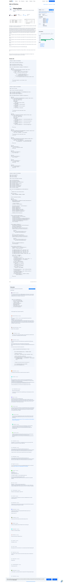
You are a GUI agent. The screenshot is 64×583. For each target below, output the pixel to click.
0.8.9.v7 (47, 21)
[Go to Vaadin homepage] (11, 1)
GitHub (25, 15)
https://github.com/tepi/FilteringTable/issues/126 (46, 12)
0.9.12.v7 (47, 19)
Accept (55, 579)
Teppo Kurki (11, 15)
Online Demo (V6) (42, 43)
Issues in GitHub (42, 46)
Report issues (50, 4)
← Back (10, 6)
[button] (16, 15)
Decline (49, 579)
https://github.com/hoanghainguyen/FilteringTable (21, 466)
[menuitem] (50, 10)
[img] (9, 15)
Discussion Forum (42, 44)
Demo (23, 15)
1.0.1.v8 (47, 18)
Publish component (45, 4)
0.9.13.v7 (47, 20)
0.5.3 (47, 22)
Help (53, 4)
